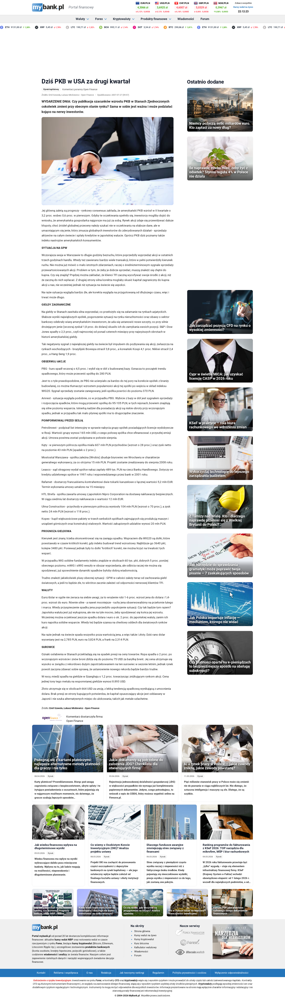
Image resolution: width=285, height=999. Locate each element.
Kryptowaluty (121, 19)
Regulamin (158, 972)
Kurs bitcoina (141, 943)
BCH (95, 27)
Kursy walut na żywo (243, 7)
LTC (62, 27)
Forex (99, 19)
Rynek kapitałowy (51, 89)
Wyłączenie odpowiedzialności (231, 972)
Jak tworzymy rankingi (132, 972)
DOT (129, 27)
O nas (89, 972)
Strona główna (142, 931)
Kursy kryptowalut (144, 939)
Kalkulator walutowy (145, 947)
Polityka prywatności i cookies (189, 972)
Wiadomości (185, 19)
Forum (205, 19)
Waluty (80, 19)
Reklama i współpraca (66, 972)
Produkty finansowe (154, 19)
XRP (31, 27)
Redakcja (106, 972)
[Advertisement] (142, 52)
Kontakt (41, 972)
